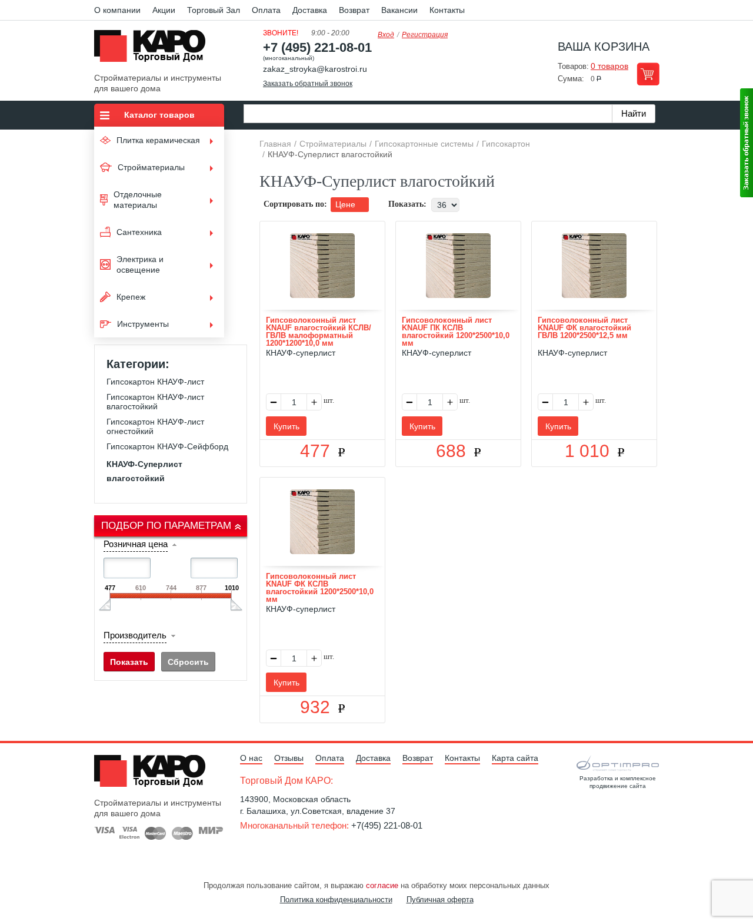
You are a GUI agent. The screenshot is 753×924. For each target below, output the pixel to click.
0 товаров (609, 66)
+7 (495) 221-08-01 (317, 47)
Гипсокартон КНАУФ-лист (155, 381)
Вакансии (399, 10)
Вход (386, 35)
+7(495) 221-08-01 (386, 825)
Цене (346, 204)
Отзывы (289, 758)
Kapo (154, 49)
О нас (251, 758)
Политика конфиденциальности (336, 899)
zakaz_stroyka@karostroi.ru (315, 69)
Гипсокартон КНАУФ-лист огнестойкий (155, 426)
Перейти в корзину (648, 73)
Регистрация (425, 35)
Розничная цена (136, 544)
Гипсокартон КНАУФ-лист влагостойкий (155, 401)
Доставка (309, 10)
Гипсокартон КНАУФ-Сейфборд (167, 446)
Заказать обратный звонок (307, 84)
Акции (163, 10)
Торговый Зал (213, 10)
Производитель (135, 635)
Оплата (266, 10)
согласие (382, 885)
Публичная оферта (440, 899)
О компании (117, 10)
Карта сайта (515, 758)
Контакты (447, 10)
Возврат (354, 10)
